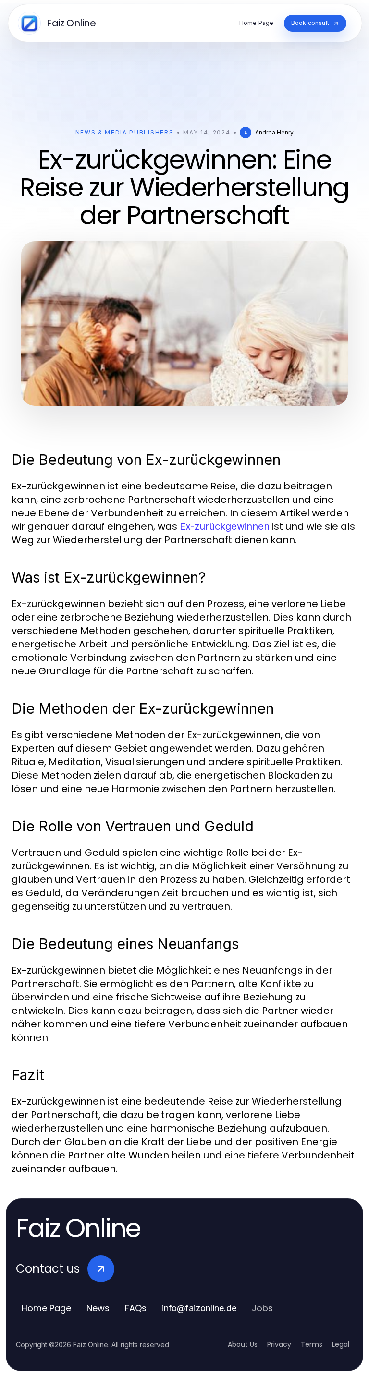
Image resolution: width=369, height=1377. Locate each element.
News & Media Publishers (124, 132)
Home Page (46, 1308)
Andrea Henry (274, 132)
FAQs (136, 1308)
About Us (243, 1344)
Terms (311, 1344)
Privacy (279, 1344)
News (98, 1308)
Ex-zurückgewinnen (225, 526)
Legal (340, 1344)
